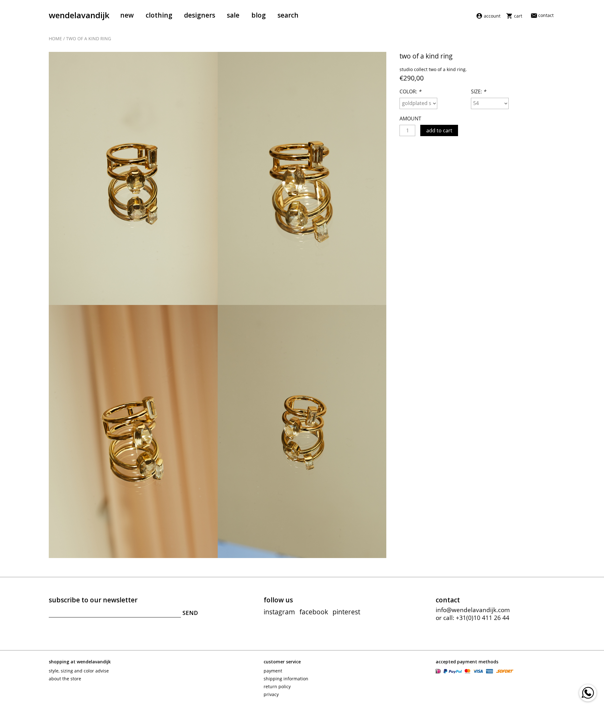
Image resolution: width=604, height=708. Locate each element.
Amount (410, 118)
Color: (410, 91)
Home (55, 38)
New (127, 15)
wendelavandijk (79, 15)
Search (288, 15)
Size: (478, 91)
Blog (258, 15)
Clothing (159, 15)
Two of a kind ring (88, 38)
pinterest (346, 611)
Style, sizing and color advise (79, 671)
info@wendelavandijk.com (473, 610)
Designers (199, 15)
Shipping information (286, 679)
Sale (233, 15)
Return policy (277, 686)
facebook (313, 611)
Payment (273, 671)
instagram (279, 611)
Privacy (271, 694)
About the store (65, 679)
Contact (546, 15)
